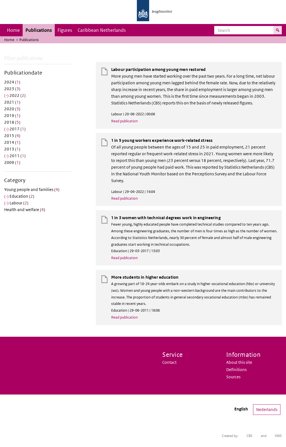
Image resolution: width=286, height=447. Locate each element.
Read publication (124, 121)
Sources (233, 376)
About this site (239, 362)
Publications (38, 30)
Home (13, 30)
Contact (169, 362)
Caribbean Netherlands (102, 30)
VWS (278, 435)
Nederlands (266, 409)
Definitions (236, 369)
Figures (65, 30)
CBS (249, 435)
